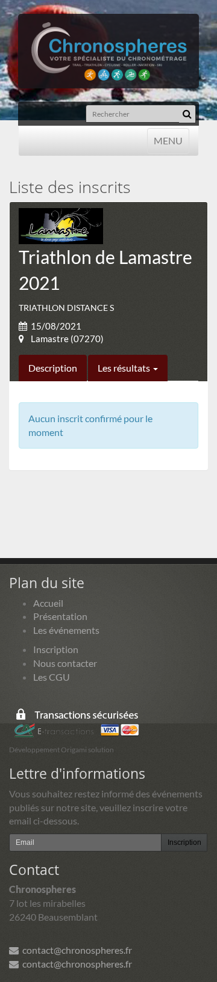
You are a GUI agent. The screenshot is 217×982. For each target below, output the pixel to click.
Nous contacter (65, 663)
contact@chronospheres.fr (75, 950)
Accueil (48, 603)
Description (52, 367)
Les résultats (125, 367)
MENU (168, 140)
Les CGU (51, 677)
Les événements (66, 630)
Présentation (60, 616)
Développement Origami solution (61, 749)
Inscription (55, 649)
